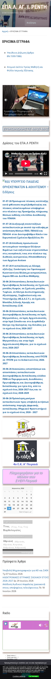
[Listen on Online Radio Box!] (46, 625)
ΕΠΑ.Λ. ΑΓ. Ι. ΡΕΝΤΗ (24, 7)
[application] (26, 163)
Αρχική (5, 31)
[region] (26, 101)
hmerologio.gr (25, 512)
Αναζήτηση (46, 22)
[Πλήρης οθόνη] (45, 173)
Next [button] (46, 100)
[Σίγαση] (41, 173)
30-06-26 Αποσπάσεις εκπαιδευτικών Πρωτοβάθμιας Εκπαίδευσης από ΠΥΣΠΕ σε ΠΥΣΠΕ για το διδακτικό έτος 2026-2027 (25, 358)
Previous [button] (6, 100)
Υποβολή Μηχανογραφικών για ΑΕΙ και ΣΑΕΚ (25, 570)
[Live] (5, 623)
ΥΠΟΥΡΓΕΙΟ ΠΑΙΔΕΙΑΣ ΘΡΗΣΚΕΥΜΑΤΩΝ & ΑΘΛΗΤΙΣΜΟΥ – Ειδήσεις (26, 187)
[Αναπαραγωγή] (6, 173)
